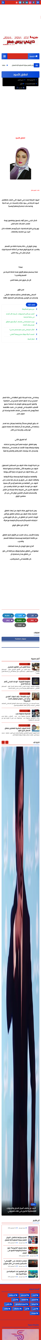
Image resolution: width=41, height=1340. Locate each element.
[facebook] (33, 2)
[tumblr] (23, 2)
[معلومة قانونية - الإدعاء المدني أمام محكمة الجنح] (35, 681)
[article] (20, 981)
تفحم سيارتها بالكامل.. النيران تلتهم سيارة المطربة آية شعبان (16, 1238)
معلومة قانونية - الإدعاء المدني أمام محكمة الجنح (17, 682)
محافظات (17, 1308)
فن (26, 1308)
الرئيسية (32, 56)
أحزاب (34, 1295)
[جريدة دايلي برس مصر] (20, 39)
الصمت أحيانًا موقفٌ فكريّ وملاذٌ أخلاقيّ (22, 334)
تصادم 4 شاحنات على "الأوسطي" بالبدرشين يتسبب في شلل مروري (15, 1262)
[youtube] (16, 2)
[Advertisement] (20, 21)
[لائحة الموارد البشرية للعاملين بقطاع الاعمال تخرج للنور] (35, 728)
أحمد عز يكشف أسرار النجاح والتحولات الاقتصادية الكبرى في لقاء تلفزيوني (21, 1209)
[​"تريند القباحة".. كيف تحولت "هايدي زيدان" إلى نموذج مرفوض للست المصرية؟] (35, 696)
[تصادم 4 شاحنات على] (33, 1263)
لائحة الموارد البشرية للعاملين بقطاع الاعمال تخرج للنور (17, 729)
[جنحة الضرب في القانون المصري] (35, 666)
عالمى (8, 1304)
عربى (34, 1308)
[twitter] (20, 2)
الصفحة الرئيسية (30, 84)
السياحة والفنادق (20, 1304)
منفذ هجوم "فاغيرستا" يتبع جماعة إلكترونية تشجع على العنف (17, 1250)
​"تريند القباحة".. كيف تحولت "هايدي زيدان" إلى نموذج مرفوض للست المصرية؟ (18, 698)
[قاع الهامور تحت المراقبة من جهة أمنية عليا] (33, 1274)
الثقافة (24, 1299)
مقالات (6, 1308)
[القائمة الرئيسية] (4, 56)
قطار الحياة (31, 339)
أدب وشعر (12, 1295)
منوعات (33, 1313)
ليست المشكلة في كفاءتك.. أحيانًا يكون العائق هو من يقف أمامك (20, 323)
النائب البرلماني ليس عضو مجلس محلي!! (22, 329)
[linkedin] (26, 2)
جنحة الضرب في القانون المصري (19, 666)
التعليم (34, 1299)
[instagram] (30, 2)
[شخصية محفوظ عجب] (35, 713)
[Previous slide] (6, 742)
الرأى (21, 84)
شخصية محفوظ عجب (23, 713)
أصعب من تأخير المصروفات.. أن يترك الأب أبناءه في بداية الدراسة (20, 315)
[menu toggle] (37, 2)
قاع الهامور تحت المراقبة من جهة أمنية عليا (17, 1272)
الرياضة (34, 1304)
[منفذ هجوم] (33, 1250)
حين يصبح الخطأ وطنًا (28, 309)
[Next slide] (3, 742)
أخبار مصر (24, 1295)
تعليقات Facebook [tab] (20, 639)
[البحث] (3, 2)
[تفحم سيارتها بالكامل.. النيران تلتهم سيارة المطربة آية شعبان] (33, 1240)
